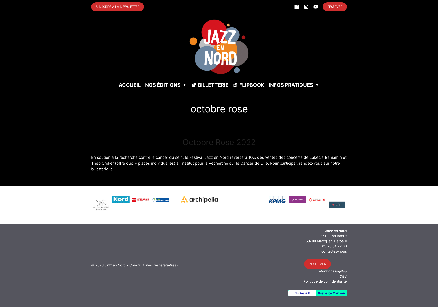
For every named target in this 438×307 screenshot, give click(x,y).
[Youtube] (316, 6)
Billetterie (213, 85)
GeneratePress (166, 265)
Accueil (130, 85)
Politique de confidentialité (325, 281)
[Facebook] (296, 6)
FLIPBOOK (251, 85)
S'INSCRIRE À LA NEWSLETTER (117, 6)
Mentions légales (333, 271)
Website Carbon (331, 293)
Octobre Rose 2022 (219, 142)
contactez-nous (334, 251)
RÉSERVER (334, 6)
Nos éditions (162, 85)
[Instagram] (306, 6)
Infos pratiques (291, 85)
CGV (343, 276)
